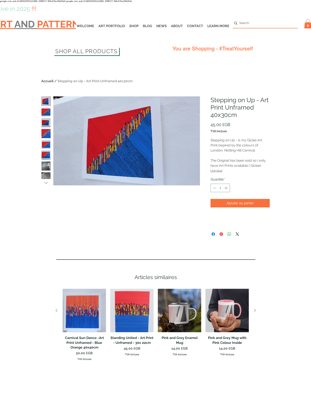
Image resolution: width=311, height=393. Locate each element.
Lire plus (216, 170)
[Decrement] (214, 188)
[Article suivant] (254, 298)
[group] (155, 313)
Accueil (47, 81)
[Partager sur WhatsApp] (229, 222)
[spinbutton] (220, 188)
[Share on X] (237, 222)
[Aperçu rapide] (84, 299)
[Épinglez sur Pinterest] (221, 222)
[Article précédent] (56, 298)
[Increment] (226, 188)
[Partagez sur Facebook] (213, 222)
